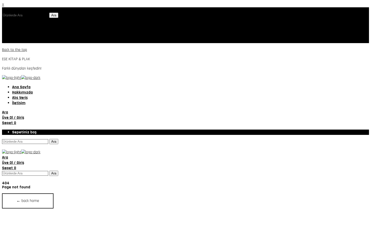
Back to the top (14, 49)
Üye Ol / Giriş (13, 117)
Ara (53, 15)
